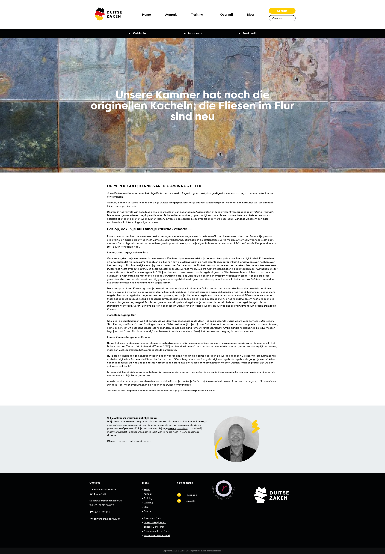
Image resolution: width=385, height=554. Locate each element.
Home (147, 489)
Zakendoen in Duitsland (157, 535)
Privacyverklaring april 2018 (104, 518)
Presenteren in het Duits (156, 531)
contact (132, 441)
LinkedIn (190, 501)
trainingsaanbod (178, 428)
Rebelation (216, 550)
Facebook (191, 494)
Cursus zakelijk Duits (155, 522)
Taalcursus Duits (152, 518)
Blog (146, 507)
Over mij (148, 502)
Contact (282, 10)
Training (148, 498)
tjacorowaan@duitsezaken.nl (105, 500)
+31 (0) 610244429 (104, 505)
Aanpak (148, 493)
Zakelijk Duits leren (154, 526)
